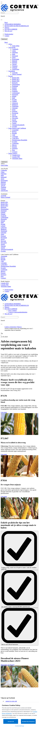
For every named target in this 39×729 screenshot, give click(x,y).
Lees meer (4, 412)
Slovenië (14, 116)
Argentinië (15, 130)
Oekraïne (15, 108)
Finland (14, 89)
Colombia (15, 136)
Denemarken (16, 84)
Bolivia (14, 131)
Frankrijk (15, 91)
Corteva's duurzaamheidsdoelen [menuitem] (17, 312)
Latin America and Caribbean (17, 128)
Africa (10, 44)
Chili (13, 135)
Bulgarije (15, 83)
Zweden (14, 126)
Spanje (14, 120)
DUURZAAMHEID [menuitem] (11, 29)
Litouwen (15, 103)
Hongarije (15, 94)
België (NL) (15, 79)
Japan (14, 57)
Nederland (4, 39)
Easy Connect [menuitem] (12, 310)
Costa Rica (15, 138)
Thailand (14, 66)
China (14, 51)
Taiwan (14, 64)
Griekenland (16, 93)
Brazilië (14, 133)
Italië (13, 98)
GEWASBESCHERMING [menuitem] (13, 24)
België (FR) (15, 78)
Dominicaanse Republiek (19, 140)
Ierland (14, 96)
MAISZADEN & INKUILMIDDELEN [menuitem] (17, 26)
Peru (13, 150)
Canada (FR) (16, 157)
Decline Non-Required (28, 721)
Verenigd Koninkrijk (18, 125)
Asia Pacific (12, 47)
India (13, 54)
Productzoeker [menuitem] (9, 34)
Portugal (14, 111)
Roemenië (15, 113)
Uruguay (14, 152)
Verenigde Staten (17, 158)
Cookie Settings (19, 725)
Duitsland (15, 86)
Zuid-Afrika (15, 46)
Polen (14, 109)
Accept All (11, 721)
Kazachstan (15, 59)
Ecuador (14, 141)
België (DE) (15, 81)
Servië (14, 115)
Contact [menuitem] (7, 36)
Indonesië (15, 56)
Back (6, 22)
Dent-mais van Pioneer (7, 665)
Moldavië (15, 104)
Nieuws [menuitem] (7, 27)
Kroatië (14, 99)
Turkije (14, 123)
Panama (14, 147)
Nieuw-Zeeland (16, 74)
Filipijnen (15, 52)
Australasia (11, 71)
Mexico (14, 145)
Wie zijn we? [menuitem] (8, 31)
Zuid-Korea (15, 69)
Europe (10, 76)
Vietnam (14, 67)
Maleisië (14, 61)
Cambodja (15, 49)
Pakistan (14, 62)
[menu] (1, 3)
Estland (14, 88)
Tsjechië (14, 121)
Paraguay (15, 148)
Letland (14, 101)
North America (12, 153)
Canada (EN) (16, 155)
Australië (15, 72)
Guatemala (15, 143)
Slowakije (15, 118)
